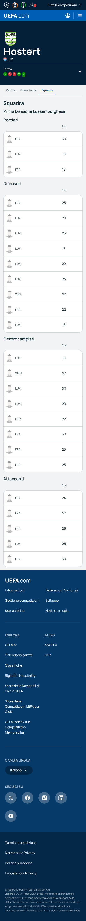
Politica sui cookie (18, 863)
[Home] (18, 580)
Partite (10, 90)
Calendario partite (19, 655)
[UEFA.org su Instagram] (44, 802)
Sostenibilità (14, 610)
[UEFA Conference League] (23, 4)
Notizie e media (57, 610)
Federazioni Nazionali (62, 590)
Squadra (47, 90)
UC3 (48, 655)
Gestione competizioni (22, 600)
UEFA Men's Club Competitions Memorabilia (17, 727)
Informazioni (14, 590)
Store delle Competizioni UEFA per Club (22, 706)
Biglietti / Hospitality (20, 675)
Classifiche (28, 90)
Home (16, 16)
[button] (78, 16)
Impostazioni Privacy (21, 873)
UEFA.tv (11, 645)
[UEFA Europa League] (15, 4)
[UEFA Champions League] (6, 4)
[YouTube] (11, 820)
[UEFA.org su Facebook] (27, 802)
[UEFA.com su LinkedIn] (61, 802)
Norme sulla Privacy (20, 852)
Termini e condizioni (20, 842)
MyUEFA (51, 645)
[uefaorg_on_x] (11, 802)
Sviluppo (52, 600)
